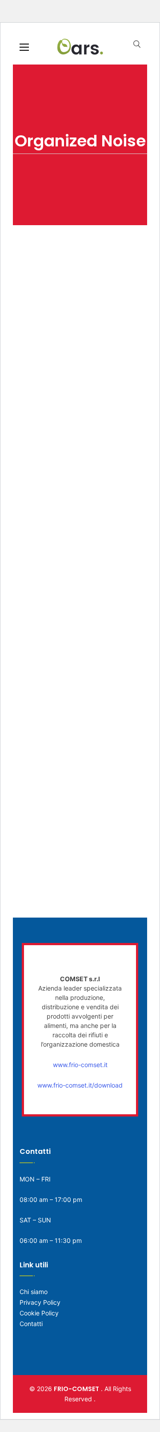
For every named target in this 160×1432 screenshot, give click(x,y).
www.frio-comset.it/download (80, 1085)
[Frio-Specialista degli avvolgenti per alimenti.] (80, 46)
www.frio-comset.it (80, 1064)
